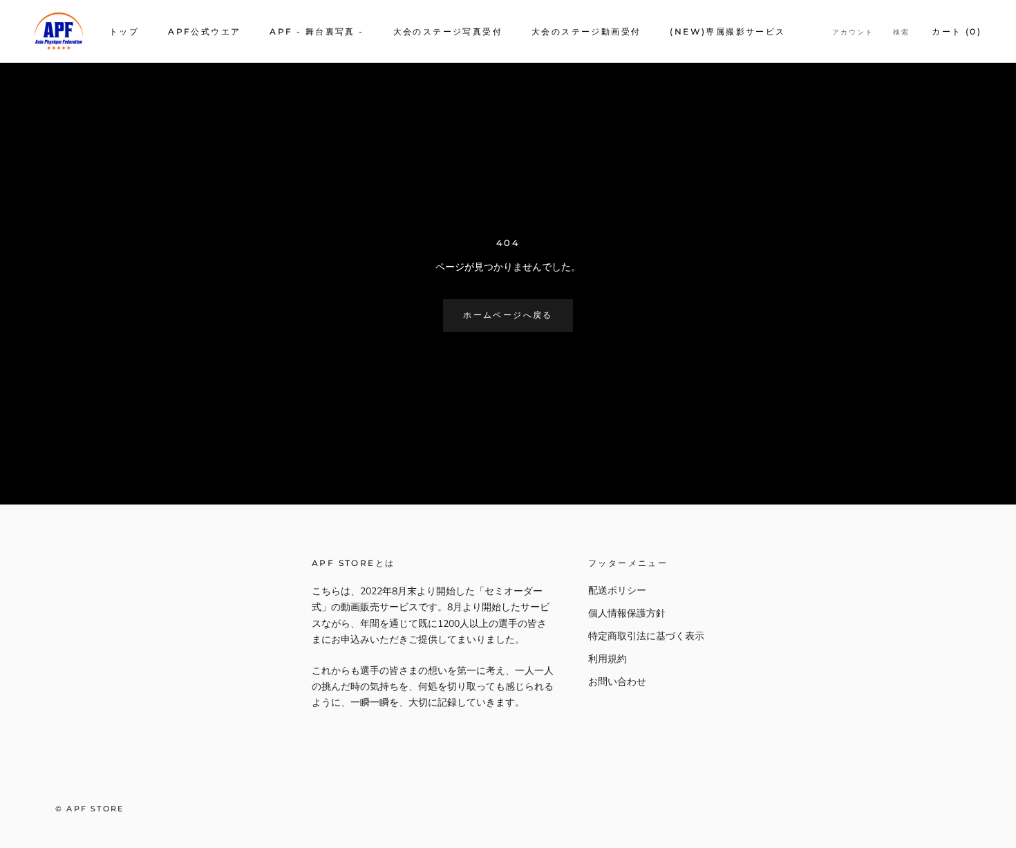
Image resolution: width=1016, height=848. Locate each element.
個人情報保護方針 (627, 613)
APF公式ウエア (204, 31)
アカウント (853, 32)
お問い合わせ (617, 681)
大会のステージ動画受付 (586, 31)
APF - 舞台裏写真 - (317, 31)
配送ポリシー (617, 590)
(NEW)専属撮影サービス (727, 31)
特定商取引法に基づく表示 (646, 636)
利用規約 (607, 659)
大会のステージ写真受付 (447, 31)
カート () (956, 31)
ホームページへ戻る (508, 315)
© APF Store (89, 808)
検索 (901, 32)
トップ (124, 31)
